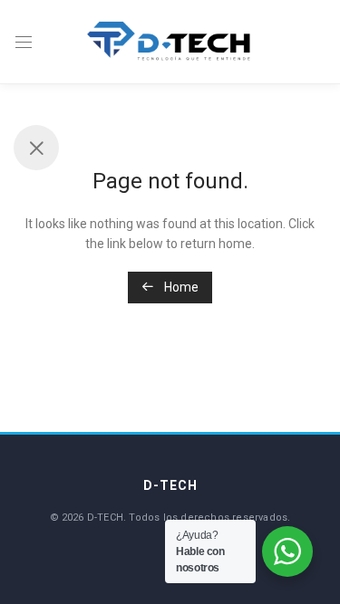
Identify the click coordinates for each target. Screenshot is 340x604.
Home (180, 287)
